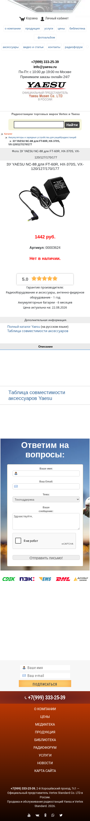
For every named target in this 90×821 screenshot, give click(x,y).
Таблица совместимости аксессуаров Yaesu (36, 395)
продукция (45, 732)
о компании (45, 709)
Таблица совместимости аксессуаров (37, 331)
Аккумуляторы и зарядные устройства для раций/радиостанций (42, 137)
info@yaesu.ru (45, 67)
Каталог (8, 134)
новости (45, 763)
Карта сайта (45, 771)
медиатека (45, 724)
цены (45, 717)
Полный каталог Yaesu (24, 326)
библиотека (45, 740)
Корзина (32, 18)
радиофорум (45, 748)
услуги (45, 755)
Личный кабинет (57, 18)
